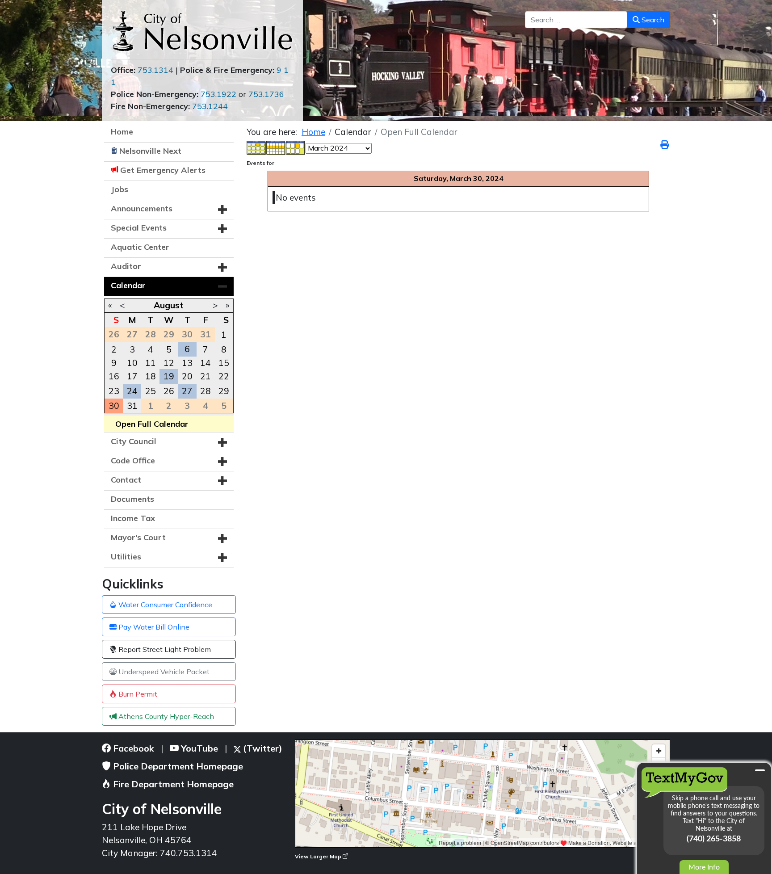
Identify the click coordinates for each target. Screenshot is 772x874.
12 (169, 362)
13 (187, 362)
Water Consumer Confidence (164, 604)
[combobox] (576, 19)
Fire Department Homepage (172, 784)
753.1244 (210, 106)
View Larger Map (319, 856)
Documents (132, 499)
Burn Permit (137, 693)
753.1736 (266, 94)
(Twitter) (261, 748)
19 (169, 376)
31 (132, 405)
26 (169, 391)
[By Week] (276, 147)
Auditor (126, 266)
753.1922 (218, 94)
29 (223, 391)
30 (114, 405)
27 (187, 391)
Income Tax (133, 518)
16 (114, 376)
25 (150, 391)
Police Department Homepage (177, 766)
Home (122, 131)
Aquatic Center (140, 247)
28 (205, 391)
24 (132, 391)
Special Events (139, 228)
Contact (126, 480)
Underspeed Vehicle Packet (163, 671)
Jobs (119, 189)
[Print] (665, 144)
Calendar (128, 285)
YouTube (198, 748)
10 (132, 362)
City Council (133, 441)
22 (223, 376)
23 (114, 391)
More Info (704, 867)
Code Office (133, 460)
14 (205, 362)
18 (150, 376)
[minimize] (760, 770)
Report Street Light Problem (164, 649)
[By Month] (256, 147)
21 (205, 376)
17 (132, 376)
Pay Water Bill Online (153, 626)
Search (652, 19)
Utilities (126, 556)
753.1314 (155, 70)
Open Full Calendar (152, 424)
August (169, 305)
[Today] (296, 147)
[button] (222, 209)
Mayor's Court (138, 537)
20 (187, 376)
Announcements (141, 208)
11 (150, 362)
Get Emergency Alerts (163, 170)
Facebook (132, 748)
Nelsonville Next (150, 151)
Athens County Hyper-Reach (165, 716)
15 (223, 362)
